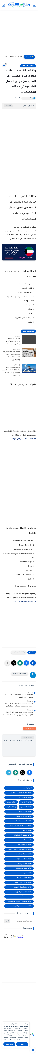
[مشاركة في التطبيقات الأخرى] (7, 663)
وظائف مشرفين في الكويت (23, 887)
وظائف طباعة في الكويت (24, 854)
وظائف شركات (27, 840)
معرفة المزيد (9, 1044)
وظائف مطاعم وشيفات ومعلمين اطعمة (21, 897)
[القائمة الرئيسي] (34, 5)
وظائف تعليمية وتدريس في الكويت (20, 826)
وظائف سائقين (27, 830)
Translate (20, 937)
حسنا (22, 1044)
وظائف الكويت (11, 807)
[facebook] (29, 772)
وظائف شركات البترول (24, 845)
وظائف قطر (28, 873)
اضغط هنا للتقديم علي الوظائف (23, 439)
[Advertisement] (19, 33)
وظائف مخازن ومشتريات (23, 882)
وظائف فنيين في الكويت (24, 868)
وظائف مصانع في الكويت (23, 892)
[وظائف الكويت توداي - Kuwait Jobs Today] (19, 5)
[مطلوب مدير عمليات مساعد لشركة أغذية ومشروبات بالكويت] (29, 339)
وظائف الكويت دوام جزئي (24, 816)
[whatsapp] (15, 772)
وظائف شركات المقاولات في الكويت (20, 849)
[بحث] (3, 5)
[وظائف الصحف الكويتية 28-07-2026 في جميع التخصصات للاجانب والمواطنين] (29, 352)
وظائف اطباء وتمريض (24, 797)
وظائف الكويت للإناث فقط (23, 821)
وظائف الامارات (27, 802)
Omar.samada (26, 98)
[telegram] (8, 772)
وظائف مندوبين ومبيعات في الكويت (20, 901)
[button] (26, 663)
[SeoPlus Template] (33, 1034)
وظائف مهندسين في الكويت (22, 906)
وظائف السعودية (26, 807)
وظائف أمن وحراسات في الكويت (21, 793)
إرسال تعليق (27, 737)
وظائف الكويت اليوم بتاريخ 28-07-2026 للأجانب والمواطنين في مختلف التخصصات (11, 371)
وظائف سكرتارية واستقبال (23, 835)
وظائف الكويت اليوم (28, 65)
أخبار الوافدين (27, 788)
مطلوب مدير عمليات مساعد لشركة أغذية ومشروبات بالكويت (12, 57)
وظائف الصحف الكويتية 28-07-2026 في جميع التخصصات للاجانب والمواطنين (11, 356)
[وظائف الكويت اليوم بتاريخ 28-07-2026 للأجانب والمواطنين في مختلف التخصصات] (29, 368)
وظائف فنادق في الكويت (24, 863)
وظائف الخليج (11, 802)
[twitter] (22, 772)
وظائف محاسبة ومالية (24, 878)
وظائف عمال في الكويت (24, 859)
